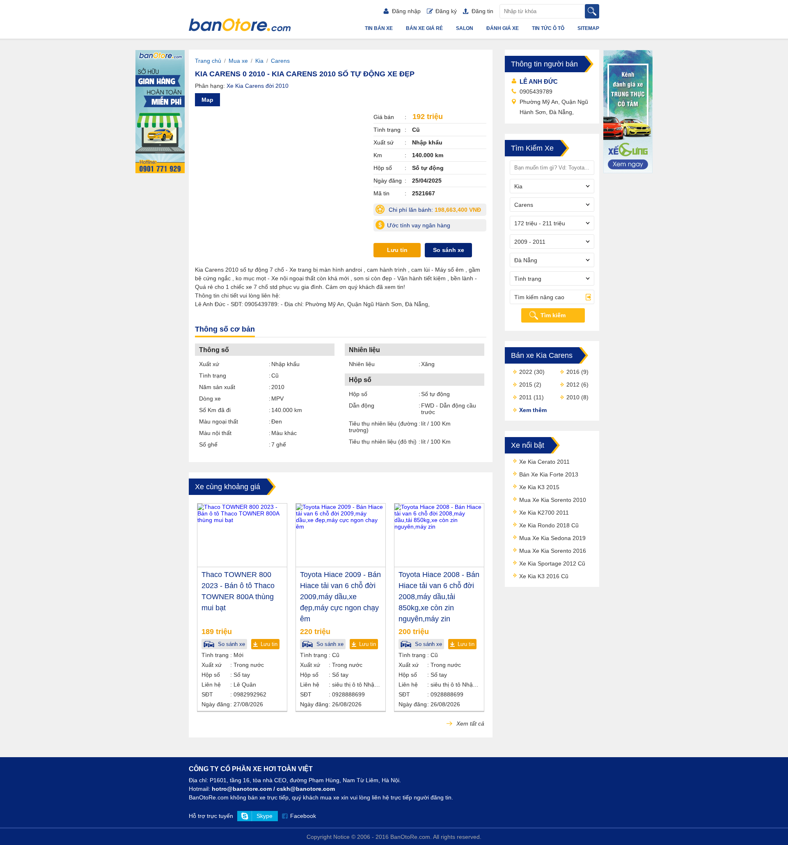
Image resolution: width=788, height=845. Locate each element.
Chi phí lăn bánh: (436, 211)
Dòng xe (210, 398)
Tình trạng (212, 375)
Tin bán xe (379, 28)
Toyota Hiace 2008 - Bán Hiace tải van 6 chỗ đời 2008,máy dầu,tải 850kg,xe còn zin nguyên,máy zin (439, 596)
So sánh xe (448, 250)
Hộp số (358, 394)
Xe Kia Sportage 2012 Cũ (552, 563)
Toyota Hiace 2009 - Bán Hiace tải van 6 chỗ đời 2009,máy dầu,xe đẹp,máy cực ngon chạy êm (340, 596)
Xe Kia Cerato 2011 (544, 461)
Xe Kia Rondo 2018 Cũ (549, 525)
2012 (573, 384)
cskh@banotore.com (306, 788)
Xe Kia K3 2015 (539, 487)
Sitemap (588, 28)
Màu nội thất (215, 433)
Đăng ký (446, 11)
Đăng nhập (406, 11)
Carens (280, 60)
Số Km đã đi (215, 410)
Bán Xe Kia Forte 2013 (548, 474)
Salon (464, 28)
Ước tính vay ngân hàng (418, 225)
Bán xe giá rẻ (424, 28)
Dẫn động (361, 405)
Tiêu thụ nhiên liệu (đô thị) (383, 441)
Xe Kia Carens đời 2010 (258, 85)
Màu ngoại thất (218, 421)
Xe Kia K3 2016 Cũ (543, 576)
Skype (265, 816)
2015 (525, 384)
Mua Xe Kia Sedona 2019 (552, 538)
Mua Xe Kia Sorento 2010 (552, 500)
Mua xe (238, 60)
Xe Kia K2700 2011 (544, 512)
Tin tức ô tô (548, 28)
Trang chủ (208, 60)
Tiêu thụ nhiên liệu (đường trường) (383, 426)
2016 (573, 372)
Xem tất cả (469, 723)
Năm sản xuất (217, 387)
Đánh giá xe (502, 28)
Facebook (303, 816)
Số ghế (208, 444)
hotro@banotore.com (242, 788)
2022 (525, 372)
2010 (573, 397)
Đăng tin (482, 11)
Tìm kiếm (553, 315)
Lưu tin (397, 250)
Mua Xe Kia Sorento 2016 (552, 550)
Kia (259, 60)
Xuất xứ (209, 364)
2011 (525, 397)
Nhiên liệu (362, 364)
